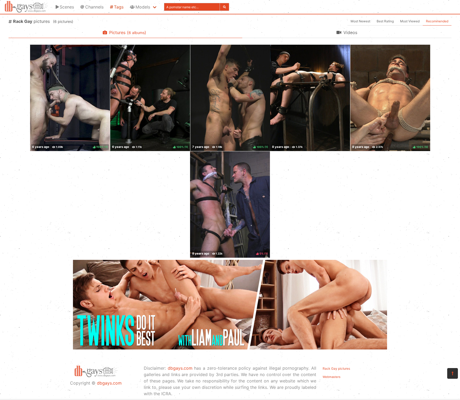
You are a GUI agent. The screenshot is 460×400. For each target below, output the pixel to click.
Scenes (67, 7)
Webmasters (331, 377)
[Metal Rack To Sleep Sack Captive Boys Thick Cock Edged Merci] (310, 98)
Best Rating (385, 21)
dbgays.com (109, 383)
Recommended (437, 21)
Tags (119, 7)
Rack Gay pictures (336, 368)
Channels (94, 7)
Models (142, 7)
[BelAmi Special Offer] (230, 348)
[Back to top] (452, 373)
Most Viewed (410, 21)
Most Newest (360, 21)
